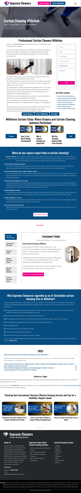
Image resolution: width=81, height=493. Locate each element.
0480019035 (13, 340)
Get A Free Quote (44, 3)
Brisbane (57, 448)
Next (71, 136)
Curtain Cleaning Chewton (64, 102)
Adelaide (57, 446)
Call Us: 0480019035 (58, 3)
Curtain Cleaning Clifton (64, 106)
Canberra (57, 450)
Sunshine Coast (59, 460)
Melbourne (58, 456)
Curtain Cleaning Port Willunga (66, 104)
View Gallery (54, 114)
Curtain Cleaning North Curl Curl (66, 100)
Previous (11, 136)
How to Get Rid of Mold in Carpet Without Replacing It (40, 419)
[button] (77, 410)
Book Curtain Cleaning (40, 214)
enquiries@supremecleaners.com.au (14, 474)
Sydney (57, 462)
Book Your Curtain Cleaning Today (33, 274)
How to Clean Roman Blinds (37, 452)
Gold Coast (58, 452)
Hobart (57, 454)
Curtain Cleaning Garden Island (66, 108)
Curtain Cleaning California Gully (66, 98)
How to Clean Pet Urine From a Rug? (66, 419)
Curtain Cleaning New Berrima (66, 96)
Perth (56, 458)
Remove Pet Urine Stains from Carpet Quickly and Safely (14, 419)
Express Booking (28, 114)
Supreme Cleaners (19, 44)
